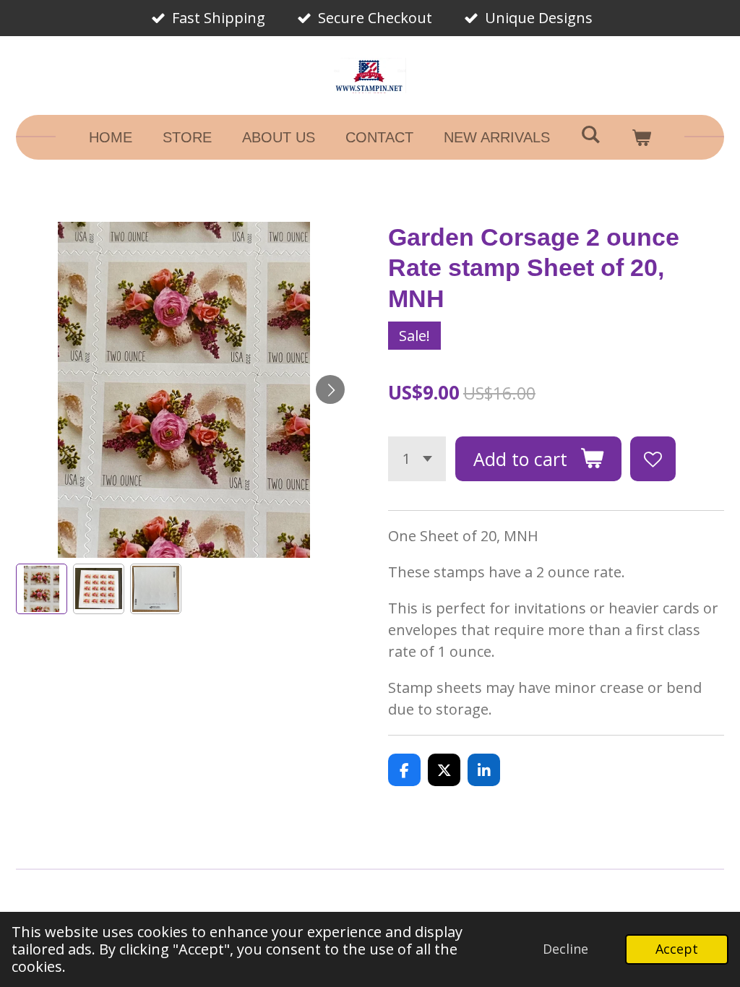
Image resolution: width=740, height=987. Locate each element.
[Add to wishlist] (653, 459)
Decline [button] (565, 948)
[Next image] (330, 389)
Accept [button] (676, 948)
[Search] (590, 134)
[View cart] (641, 137)
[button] (41, 589)
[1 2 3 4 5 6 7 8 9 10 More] (417, 459)
